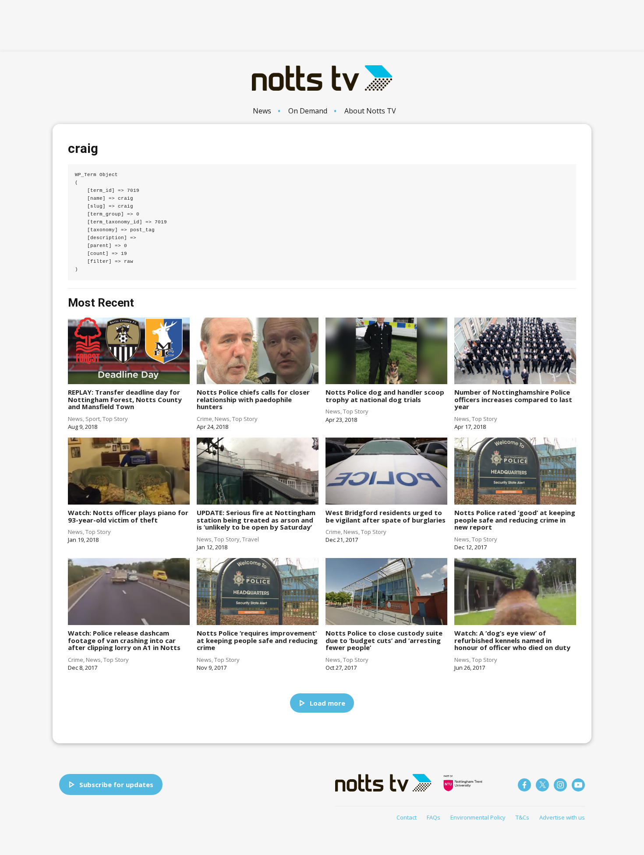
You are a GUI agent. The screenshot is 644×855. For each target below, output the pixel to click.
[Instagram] (560, 784)
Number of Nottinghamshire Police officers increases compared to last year (513, 399)
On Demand (307, 111)
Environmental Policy (478, 817)
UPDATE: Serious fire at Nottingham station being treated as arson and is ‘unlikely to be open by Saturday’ (256, 519)
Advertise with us (562, 817)
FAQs (433, 817)
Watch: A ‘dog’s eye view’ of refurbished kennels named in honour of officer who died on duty (512, 640)
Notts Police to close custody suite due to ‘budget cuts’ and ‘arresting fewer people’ (384, 640)
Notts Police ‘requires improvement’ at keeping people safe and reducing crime (257, 640)
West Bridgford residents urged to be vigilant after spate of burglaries (386, 516)
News (262, 111)
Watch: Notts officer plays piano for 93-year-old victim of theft (128, 516)
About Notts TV (370, 111)
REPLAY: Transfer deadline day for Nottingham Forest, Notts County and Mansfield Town (125, 399)
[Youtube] (578, 784)
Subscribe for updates (116, 784)
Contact (406, 817)
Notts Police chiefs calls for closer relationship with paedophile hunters (253, 399)
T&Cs (522, 817)
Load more (327, 703)
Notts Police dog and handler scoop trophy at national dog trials (385, 396)
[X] (542, 784)
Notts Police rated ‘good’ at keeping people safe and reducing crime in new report (514, 519)
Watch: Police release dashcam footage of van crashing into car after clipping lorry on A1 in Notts (124, 640)
